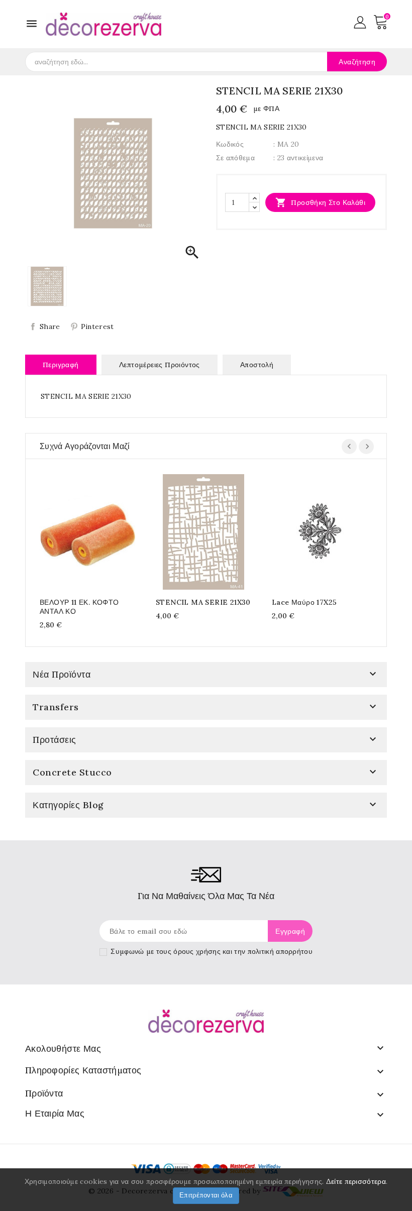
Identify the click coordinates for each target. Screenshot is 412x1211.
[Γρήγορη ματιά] (97, 530)
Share (50, 326)
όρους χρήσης (197, 951)
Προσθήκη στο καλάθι (320, 202)
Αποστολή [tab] (256, 364)
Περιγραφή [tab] (61, 364)
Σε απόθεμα (235, 157)
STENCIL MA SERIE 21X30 (203, 602)
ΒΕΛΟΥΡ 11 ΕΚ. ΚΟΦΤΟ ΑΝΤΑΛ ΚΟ (79, 607)
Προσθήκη (77, 530)
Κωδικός (230, 144)
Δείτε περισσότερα (356, 1181)
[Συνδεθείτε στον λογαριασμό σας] (360, 21)
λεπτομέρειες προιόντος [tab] (159, 364)
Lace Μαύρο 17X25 (304, 602)
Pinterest (97, 326)
